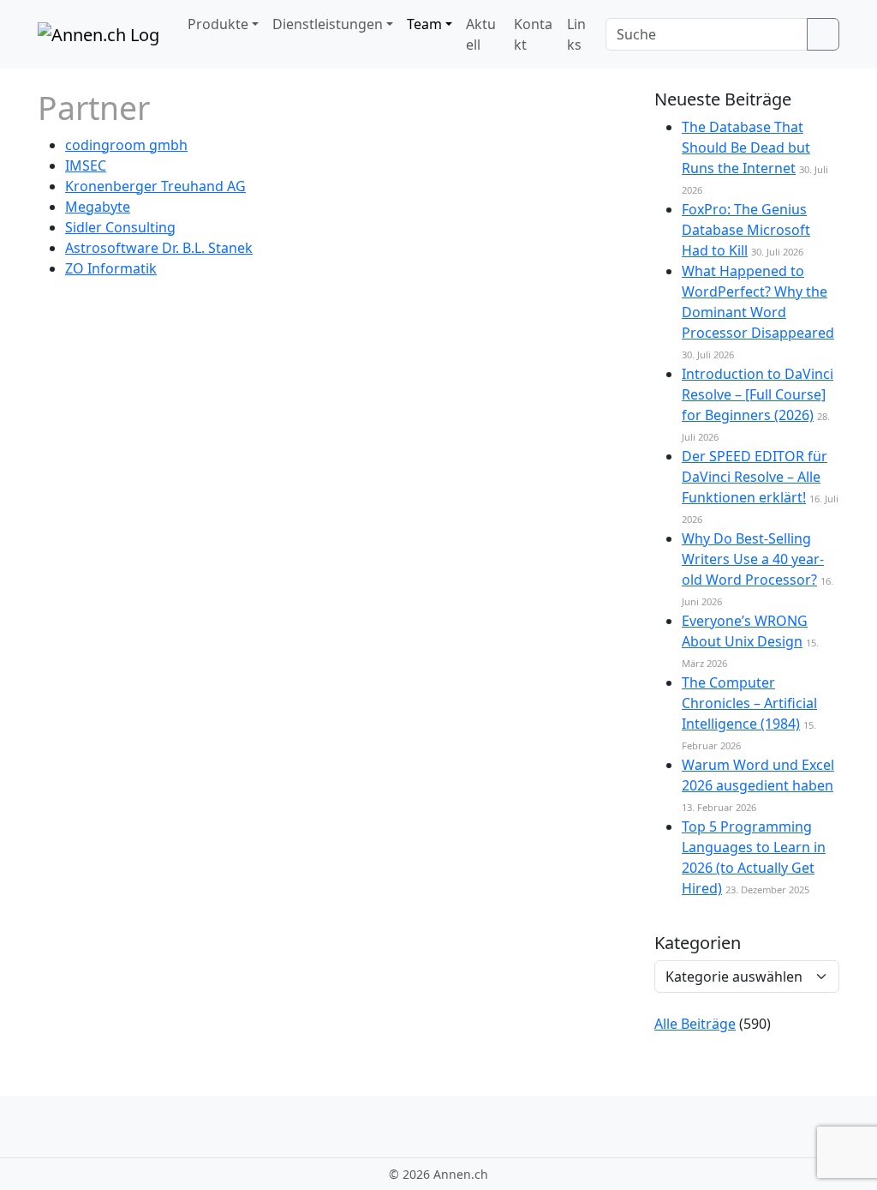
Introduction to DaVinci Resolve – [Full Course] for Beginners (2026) (757, 394)
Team (424, 24)
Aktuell (481, 34)
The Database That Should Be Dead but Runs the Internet (746, 147)
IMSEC (85, 165)
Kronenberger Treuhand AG (155, 186)
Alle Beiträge (695, 1023)
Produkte (218, 24)
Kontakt (533, 34)
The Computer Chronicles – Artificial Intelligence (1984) (749, 703)
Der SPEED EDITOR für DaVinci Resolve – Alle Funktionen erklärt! (754, 477)
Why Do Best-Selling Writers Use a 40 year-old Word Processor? (753, 559)
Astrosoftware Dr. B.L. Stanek (159, 247)
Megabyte (97, 206)
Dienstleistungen (327, 24)
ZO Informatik (111, 268)
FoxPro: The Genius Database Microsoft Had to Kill (746, 230)
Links (576, 34)
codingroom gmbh (126, 144)
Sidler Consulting (120, 227)
